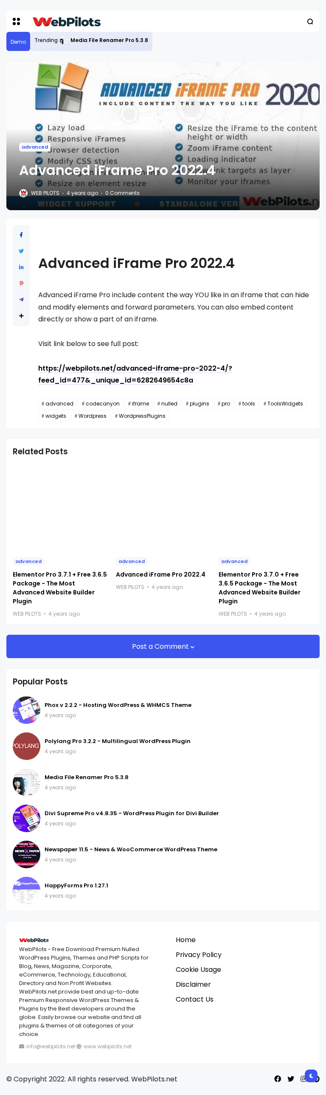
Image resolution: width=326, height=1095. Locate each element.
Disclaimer (193, 984)
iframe (140, 403)
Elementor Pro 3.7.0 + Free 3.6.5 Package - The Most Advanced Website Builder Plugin (260, 587)
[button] (16, 21)
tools (248, 403)
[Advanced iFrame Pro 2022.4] (163, 507)
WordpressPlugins (142, 415)
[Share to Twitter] (21, 251)
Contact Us (195, 999)
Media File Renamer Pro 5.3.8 (109, 40)
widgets (55, 415)
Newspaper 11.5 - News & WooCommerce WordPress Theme (131, 849)
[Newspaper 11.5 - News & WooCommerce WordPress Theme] (26, 854)
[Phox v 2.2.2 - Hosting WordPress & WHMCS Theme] (26, 710)
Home (186, 940)
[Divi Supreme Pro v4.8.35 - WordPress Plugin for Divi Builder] (26, 818)
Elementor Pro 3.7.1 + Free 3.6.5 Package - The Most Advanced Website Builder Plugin (60, 587)
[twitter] (290, 1079)
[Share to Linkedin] (21, 267)
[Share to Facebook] (21, 235)
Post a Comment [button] (161, 646)
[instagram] (303, 1079)
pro (226, 403)
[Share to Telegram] (21, 299)
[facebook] (277, 1079)
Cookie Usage (198, 969)
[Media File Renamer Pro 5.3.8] (64, 40)
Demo (18, 41)
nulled (169, 403)
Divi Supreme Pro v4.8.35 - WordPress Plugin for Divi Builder (132, 813)
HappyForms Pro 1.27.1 (76, 885)
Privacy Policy (199, 955)
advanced (35, 147)
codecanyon (103, 403)
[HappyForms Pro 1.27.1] (26, 890)
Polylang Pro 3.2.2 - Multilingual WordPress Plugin (118, 741)
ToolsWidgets (285, 403)
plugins (199, 403)
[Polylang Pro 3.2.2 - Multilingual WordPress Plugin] (26, 746)
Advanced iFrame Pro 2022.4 (160, 574)
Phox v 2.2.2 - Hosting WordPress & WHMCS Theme (118, 705)
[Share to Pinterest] (21, 283)
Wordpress (93, 415)
